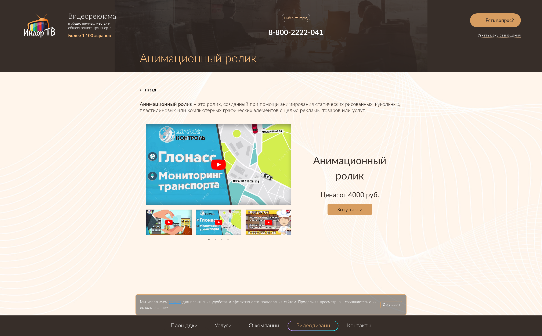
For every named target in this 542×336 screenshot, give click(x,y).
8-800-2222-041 (295, 32)
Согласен (391, 304)
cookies (175, 301)
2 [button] (215, 239)
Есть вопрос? (499, 20)
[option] (218, 164)
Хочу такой (349, 209)
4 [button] (228, 239)
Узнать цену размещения (499, 35)
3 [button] (222, 239)
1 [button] (209, 239)
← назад (148, 89)
